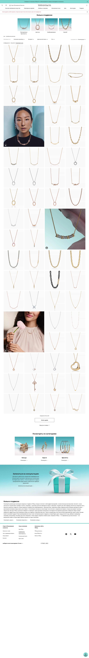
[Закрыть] (87, 12)
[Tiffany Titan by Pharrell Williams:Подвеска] (14, 281)
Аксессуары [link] (73, 8)
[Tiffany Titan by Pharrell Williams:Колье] (55, 260)
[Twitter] (71, 534)
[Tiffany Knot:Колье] (75, 75)
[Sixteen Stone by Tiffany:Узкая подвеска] (14, 157)
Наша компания (23, 526)
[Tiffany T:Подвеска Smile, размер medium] (75, 116)
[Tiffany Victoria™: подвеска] (34, 301)
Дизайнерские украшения (10, 36)
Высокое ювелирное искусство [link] (12, 8)
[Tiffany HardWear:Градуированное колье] (55, 55)
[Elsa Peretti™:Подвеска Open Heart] (14, 363)
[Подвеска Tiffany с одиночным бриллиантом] (14, 383)
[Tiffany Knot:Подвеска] (14, 75)
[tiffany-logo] (44, 5)
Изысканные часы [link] (56, 8)
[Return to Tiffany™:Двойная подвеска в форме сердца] (55, 383)
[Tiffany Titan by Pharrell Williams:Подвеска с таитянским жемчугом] (34, 240)
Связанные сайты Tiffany (39, 526)
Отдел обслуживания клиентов (8, 526)
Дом (4, 36)
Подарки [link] (82, 8)
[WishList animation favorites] (86, 5)
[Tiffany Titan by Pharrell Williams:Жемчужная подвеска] (55, 301)
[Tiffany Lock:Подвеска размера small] (14, 55)
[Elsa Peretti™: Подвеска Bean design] (75, 383)
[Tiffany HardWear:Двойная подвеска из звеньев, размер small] (55, 95)
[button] (2, 5)
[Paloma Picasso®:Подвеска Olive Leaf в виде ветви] (75, 404)
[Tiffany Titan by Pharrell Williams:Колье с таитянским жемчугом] (14, 260)
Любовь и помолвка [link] (43, 8)
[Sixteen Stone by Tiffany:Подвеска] (34, 404)
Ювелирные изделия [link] (29, 8)
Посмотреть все (19, 43)
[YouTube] (75, 534)
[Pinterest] (66, 534)
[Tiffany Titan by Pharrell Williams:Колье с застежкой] (75, 260)
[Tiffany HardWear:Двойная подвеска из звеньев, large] (75, 95)
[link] (6, 5)
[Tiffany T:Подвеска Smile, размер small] (34, 157)
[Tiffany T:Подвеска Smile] (55, 75)
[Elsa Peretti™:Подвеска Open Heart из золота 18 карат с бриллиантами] (75, 342)
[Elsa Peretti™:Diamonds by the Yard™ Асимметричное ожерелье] (75, 321)
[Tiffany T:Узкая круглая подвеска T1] (75, 157)
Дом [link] (65, 8)
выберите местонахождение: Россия (12, 543)
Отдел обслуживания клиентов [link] (17, 5)
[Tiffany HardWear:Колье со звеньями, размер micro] (75, 55)
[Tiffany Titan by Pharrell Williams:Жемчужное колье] (34, 260)
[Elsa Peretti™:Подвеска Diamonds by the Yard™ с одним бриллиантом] (75, 301)
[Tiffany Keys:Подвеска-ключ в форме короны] (34, 383)
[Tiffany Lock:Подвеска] (34, 55)
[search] (2, 5)
